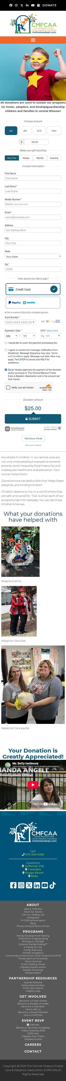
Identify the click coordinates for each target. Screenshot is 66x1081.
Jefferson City (34, 866)
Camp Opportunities (33, 985)
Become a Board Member (33, 1012)
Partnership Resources (33, 978)
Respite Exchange (33, 970)
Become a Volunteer (33, 1006)
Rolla (34, 876)
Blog (33, 923)
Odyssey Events (33, 1039)
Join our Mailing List (33, 914)
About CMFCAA (33, 909)
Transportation (33, 972)
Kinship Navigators (33, 953)
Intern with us (33, 1009)
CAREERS (33, 1044)
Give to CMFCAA (33, 1015)
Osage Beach (34, 872)
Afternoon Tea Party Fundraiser (33, 1027)
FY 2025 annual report (33, 920)
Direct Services (33, 961)
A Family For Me (33, 947)
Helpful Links (33, 991)
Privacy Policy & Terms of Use (33, 926)
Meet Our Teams (33, 912)
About (33, 905)
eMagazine (33, 917)
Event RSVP (33, 1020)
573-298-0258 (34, 854)
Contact (33, 1051)
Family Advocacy (33, 950)
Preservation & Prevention (33, 958)
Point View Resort (33, 988)
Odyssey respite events (33, 967)
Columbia (34, 869)
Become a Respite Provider (33, 1003)
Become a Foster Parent (33, 1000)
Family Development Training (33, 935)
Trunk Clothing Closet (33, 964)
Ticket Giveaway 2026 (33, 1030)
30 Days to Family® (33, 941)
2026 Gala (33, 1033)
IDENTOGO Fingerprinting (33, 938)
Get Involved (33, 996)
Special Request (33, 982)
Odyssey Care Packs (33, 1036)
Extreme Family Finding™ (33, 944)
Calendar (34, 1024)
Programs (33, 931)
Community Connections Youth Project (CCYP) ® (33, 955)
